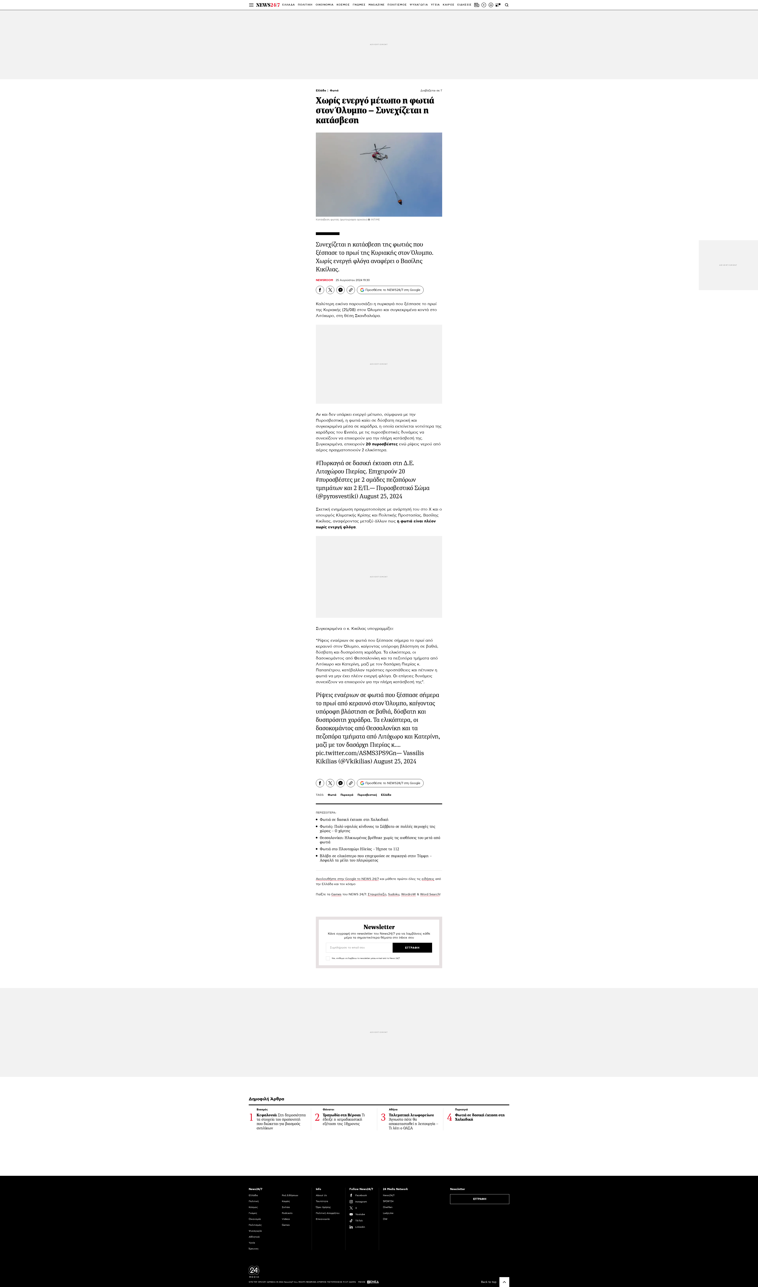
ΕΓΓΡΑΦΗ (479, 1199)
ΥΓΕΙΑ (435, 5)
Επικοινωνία (323, 1219)
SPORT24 (388, 1201)
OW (385, 1219)
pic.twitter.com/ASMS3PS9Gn (356, 753)
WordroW (408, 894)
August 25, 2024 (380, 496)
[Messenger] (340, 290)
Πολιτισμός (255, 1225)
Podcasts (287, 1213)
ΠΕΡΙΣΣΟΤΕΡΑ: (326, 812)
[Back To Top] (504, 1282)
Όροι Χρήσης (323, 1207)
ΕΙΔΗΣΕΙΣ (464, 5)
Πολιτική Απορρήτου (328, 1213)
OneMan (387, 1207)
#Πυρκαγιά (330, 463)
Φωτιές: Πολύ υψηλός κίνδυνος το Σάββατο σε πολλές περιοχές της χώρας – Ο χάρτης (377, 829)
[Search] (506, 5)
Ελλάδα (321, 90)
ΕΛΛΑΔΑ (288, 5)
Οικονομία (255, 1219)
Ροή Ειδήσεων (290, 1195)
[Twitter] (330, 290)
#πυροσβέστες (334, 479)
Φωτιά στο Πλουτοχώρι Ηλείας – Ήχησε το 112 (359, 849)
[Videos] (483, 5)
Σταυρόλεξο (377, 894)
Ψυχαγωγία (255, 1231)
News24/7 (388, 1195)
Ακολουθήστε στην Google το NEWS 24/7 (347, 879)
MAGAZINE (377, 5)
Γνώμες (253, 1213)
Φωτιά (334, 90)
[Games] (498, 5)
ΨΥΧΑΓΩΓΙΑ (419, 5)
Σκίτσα (286, 1207)
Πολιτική (254, 1201)
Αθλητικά (254, 1237)
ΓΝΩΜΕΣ (359, 5)
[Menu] (251, 5)
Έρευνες (254, 1248)
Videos (286, 1219)
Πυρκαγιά (347, 795)
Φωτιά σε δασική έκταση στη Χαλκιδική (354, 819)
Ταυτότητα (322, 1201)
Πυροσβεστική (367, 795)
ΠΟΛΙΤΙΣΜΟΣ (397, 5)
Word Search (430, 894)
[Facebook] (320, 290)
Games (336, 894)
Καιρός (448, 5)
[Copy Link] (351, 290)
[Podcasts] (490, 5)
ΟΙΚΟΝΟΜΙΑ (325, 5)
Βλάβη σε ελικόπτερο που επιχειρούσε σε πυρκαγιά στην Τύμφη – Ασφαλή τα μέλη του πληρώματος (376, 858)
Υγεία (252, 1243)
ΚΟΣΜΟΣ (343, 5)
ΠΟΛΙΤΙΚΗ (305, 5)
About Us (321, 1195)
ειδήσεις (428, 879)
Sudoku (393, 894)
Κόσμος (253, 1207)
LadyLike (388, 1213)
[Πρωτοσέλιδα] (476, 5)
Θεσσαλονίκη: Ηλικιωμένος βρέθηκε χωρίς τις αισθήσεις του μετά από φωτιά (380, 840)
